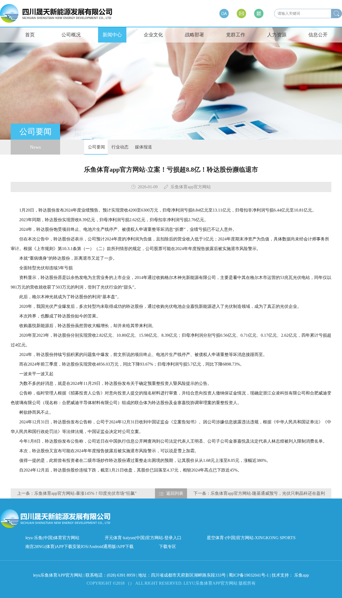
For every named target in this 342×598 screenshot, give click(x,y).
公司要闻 (96, 147)
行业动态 (119, 147)
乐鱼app (301, 575)
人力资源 (276, 34)
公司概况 (71, 34)
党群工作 (235, 34)
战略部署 (194, 34)
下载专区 (167, 546)
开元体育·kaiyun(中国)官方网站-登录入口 (143, 537)
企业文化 (153, 34)
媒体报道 (143, 147)
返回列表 (174, 493)
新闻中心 (112, 34)
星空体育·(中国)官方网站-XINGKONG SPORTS (251, 537)
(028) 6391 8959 (121, 575)
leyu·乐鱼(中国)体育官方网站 (52, 537)
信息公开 (318, 34)
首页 (30, 34)
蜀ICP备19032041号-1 (249, 575)
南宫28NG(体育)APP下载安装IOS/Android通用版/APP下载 (79, 546)
